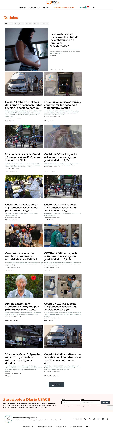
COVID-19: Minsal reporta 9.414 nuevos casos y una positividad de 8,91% (61, 256)
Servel (88, 426)
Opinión (28, 24)
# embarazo (60, 69)
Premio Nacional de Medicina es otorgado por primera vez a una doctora (22, 306)
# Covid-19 (7, 120)
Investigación (34, 7)
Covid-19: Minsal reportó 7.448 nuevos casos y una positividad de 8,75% (21, 207)
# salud (55, 69)
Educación (8, 24)
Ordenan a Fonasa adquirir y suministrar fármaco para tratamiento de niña (62, 105)
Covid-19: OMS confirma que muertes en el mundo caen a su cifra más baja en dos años (63, 358)
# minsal (46, 320)
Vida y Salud (19, 24)
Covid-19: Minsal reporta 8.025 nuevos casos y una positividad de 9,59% (60, 306)
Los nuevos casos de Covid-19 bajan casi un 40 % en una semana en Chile (23, 157)
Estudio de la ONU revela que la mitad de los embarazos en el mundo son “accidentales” (64, 40)
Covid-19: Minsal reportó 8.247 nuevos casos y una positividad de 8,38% (60, 207)
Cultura (46, 7)
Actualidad (45, 24)
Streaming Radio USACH (45, 426)
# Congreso (8, 375)
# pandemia (8, 171)
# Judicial (46, 120)
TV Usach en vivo (28, 426)
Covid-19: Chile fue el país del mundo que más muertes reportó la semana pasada (23, 105)
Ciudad (36, 24)
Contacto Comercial (76, 426)
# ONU (51, 69)
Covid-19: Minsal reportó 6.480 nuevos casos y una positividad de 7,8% (60, 157)
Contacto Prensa (61, 426)
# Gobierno (7, 270)
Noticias (22, 7)
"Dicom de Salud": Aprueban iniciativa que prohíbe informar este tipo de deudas (23, 358)
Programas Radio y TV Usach (64, 7)
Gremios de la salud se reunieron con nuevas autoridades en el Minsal (21, 256)
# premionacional (9, 320)
